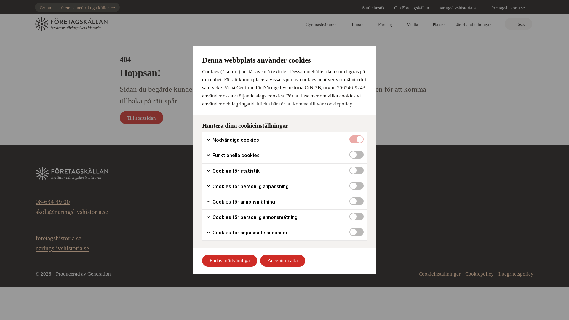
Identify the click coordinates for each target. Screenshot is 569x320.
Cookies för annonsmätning (243, 202)
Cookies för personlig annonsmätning (254, 217)
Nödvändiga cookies (235, 140)
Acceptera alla (283, 260)
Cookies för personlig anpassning (250, 186)
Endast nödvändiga (230, 260)
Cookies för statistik (235, 171)
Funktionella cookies (235, 155)
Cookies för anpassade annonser (249, 233)
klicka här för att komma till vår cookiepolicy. (305, 104)
